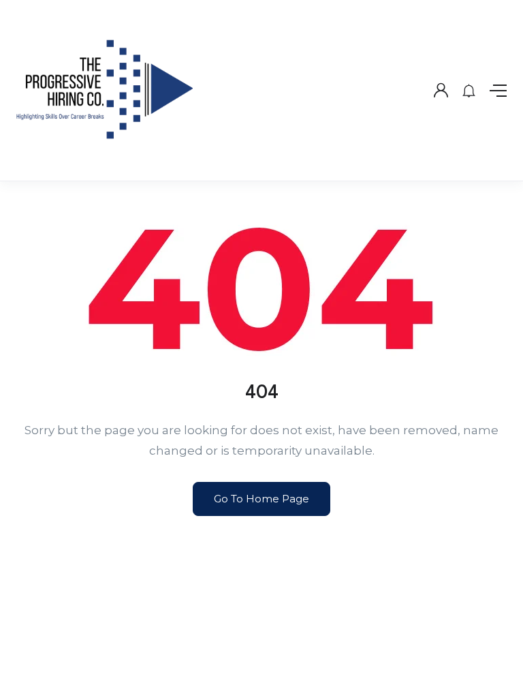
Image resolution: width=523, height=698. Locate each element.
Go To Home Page (261, 498)
